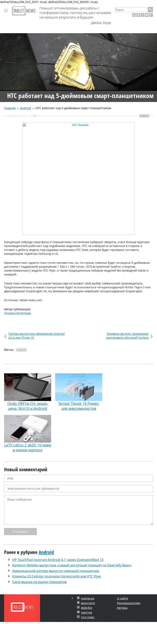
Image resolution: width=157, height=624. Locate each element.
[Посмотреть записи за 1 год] (72, 598)
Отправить (20, 531)
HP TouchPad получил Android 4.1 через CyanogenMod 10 (57, 559)
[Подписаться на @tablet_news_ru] (147, 15)
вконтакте (88, 603)
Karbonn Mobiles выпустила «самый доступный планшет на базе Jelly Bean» (72, 565)
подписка (87, 598)
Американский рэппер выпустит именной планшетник (55, 571)
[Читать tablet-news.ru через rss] (134, 15)
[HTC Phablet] (78, 234)
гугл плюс (88, 617)
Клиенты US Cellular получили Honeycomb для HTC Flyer (56, 576)
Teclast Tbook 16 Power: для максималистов (78, 406)
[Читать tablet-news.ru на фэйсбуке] (142, 15)
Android (25, 108)
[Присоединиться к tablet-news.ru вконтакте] (138, 15)
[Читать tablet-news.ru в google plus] (151, 15)
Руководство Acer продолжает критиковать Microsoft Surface (127, 336)
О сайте (122, 598)
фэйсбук (86, 608)
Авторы (122, 608)
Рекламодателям (128, 603)
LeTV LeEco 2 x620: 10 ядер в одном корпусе (27, 447)
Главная (10, 108)
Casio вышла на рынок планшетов (39, 582)
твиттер (86, 612)
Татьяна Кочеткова (17, 313)
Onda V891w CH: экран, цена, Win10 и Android (27, 406)
